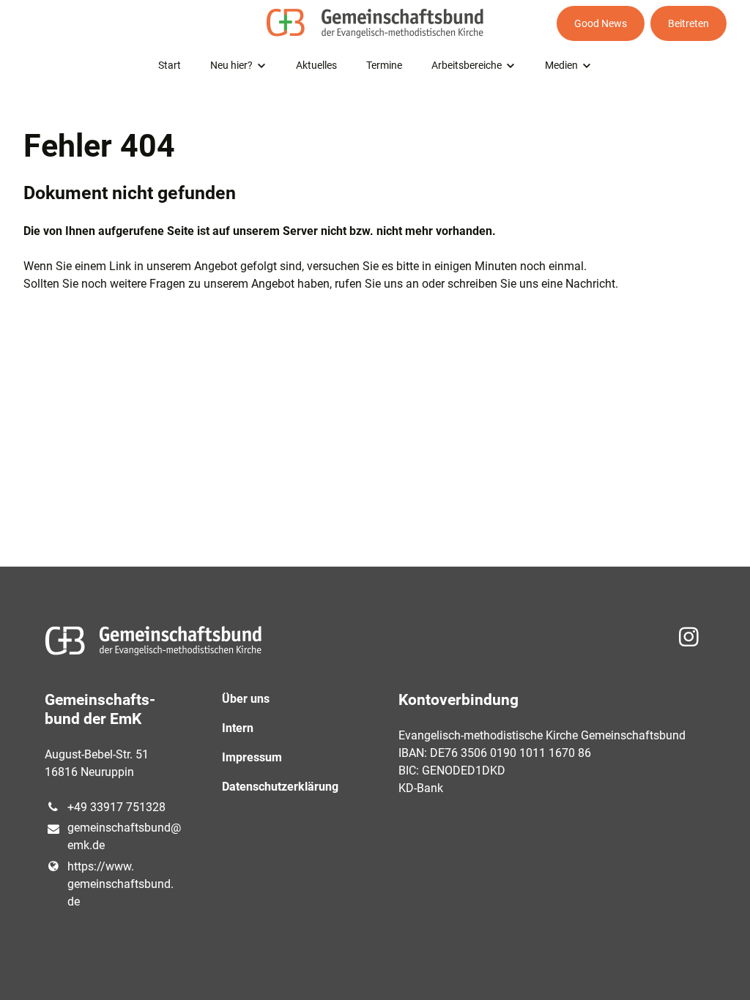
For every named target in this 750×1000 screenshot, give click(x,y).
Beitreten (688, 23)
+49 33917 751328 (116, 807)
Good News (600, 23)
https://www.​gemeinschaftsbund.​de (120, 883)
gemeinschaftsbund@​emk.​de (120, 836)
